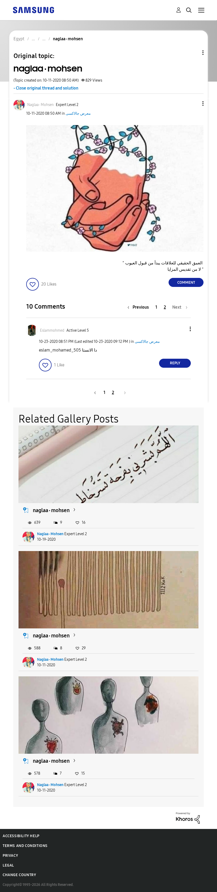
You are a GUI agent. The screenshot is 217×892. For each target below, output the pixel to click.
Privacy (10, 855)
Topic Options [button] (194, 52)
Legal (8, 865)
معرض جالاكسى (78, 113)
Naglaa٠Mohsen (50, 534)
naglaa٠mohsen (51, 510)
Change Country (19, 875)
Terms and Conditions (25, 846)
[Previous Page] (94, 392)
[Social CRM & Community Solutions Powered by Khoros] (188, 817)
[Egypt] (33, 9)
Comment (186, 282)
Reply (175, 363)
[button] (194, 103)
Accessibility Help (21, 836)
